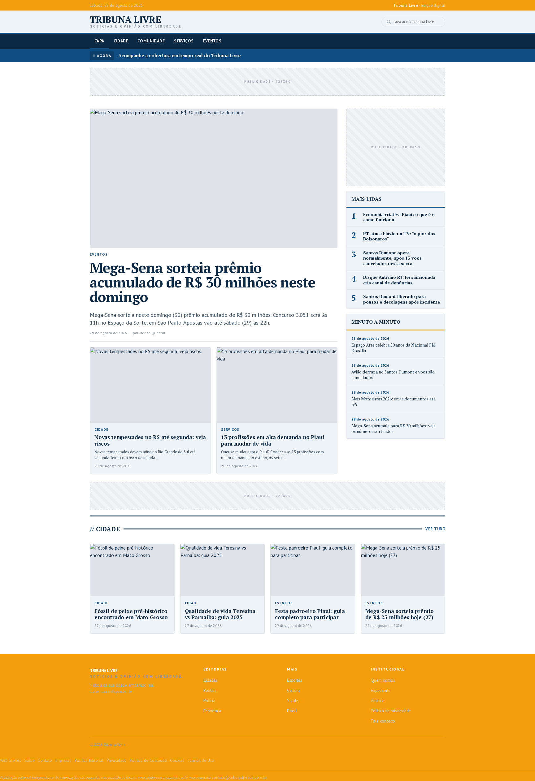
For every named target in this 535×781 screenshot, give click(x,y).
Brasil (292, 711)
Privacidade (117, 760)
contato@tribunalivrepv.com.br (239, 777)
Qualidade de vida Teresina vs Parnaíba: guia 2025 (220, 614)
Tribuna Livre (137, 21)
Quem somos (383, 680)
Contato (45, 760)
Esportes (294, 680)
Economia (212, 711)
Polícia (209, 700)
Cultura (293, 690)
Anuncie (378, 700)
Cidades (210, 680)
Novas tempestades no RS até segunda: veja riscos (150, 440)
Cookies (177, 760)
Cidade (121, 41)
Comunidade (151, 41)
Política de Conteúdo (148, 760)
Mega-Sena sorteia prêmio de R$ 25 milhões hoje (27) (399, 614)
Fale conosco (383, 721)
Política (209, 690)
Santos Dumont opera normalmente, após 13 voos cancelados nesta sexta (392, 258)
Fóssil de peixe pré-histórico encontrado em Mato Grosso (131, 614)
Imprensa (63, 760)
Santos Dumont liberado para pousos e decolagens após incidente (401, 299)
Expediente (380, 690)
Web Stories (10, 760)
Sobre (29, 760)
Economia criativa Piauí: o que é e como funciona (398, 217)
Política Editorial (89, 760)
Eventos (212, 41)
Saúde (292, 700)
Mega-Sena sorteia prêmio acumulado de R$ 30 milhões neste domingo (202, 282)
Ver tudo (435, 528)
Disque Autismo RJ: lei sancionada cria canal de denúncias (399, 279)
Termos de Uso (200, 760)
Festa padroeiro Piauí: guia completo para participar (310, 614)
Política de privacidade (391, 711)
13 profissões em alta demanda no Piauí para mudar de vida (272, 440)
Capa (99, 41)
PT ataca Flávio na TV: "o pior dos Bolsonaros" (399, 236)
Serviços (184, 41)
